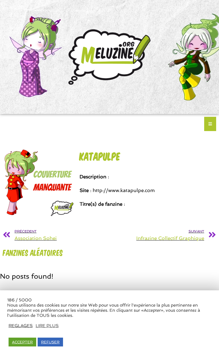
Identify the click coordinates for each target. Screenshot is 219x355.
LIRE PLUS (47, 325)
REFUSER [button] (50, 342)
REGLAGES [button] (21, 325)
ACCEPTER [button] (22, 342)
